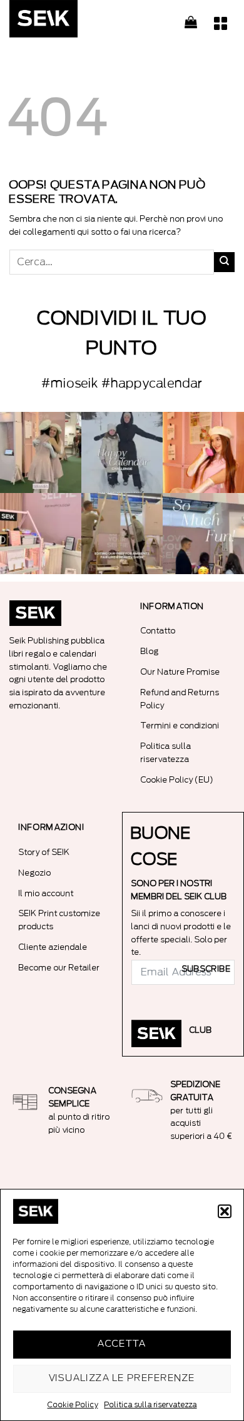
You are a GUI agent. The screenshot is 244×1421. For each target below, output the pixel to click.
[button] (224, 1211)
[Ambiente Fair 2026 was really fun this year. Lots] (203, 452)
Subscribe (206, 969)
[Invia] (224, 262)
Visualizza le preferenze (122, 1378)
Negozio (35, 873)
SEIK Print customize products (60, 919)
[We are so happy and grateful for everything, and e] (40, 452)
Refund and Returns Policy (180, 699)
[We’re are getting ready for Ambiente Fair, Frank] (122, 533)
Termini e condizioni (180, 725)
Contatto (158, 631)
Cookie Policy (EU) (177, 780)
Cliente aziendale (53, 947)
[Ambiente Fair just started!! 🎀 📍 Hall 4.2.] (40, 533)
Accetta (122, 1344)
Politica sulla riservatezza (150, 1405)
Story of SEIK (44, 852)
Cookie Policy (73, 1405)
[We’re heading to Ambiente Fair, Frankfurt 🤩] (203, 533)
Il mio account (46, 893)
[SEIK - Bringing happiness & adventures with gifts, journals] (72, 22)
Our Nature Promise (180, 672)
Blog (150, 651)
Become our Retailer (59, 968)
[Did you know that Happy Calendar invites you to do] (122, 452)
